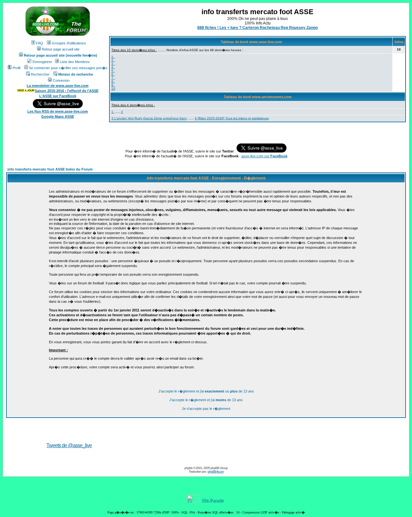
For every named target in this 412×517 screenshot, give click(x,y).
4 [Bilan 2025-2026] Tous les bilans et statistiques (232, 118)
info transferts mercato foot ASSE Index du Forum (50, 169)
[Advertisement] (290, 436)
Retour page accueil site (61, 49)
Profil (16, 68)
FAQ (39, 43)
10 (113, 88)
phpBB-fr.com (216, 471)
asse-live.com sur (264, 156)
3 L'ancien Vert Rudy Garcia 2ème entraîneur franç (149, 118)
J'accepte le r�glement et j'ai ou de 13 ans (206, 391)
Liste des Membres (75, 62)
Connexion (61, 80)
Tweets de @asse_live (69, 445)
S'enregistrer (42, 62)
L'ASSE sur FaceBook (57, 96)
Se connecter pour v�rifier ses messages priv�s (68, 68)
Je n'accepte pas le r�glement (206, 409)
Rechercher (40, 74)
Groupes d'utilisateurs (69, 43)
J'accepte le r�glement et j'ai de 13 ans (206, 400)
